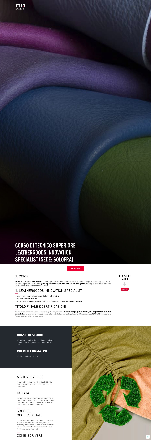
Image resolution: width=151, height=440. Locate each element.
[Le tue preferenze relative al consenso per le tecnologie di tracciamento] (148, 437)
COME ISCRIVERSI (75, 269)
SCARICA (124, 289)
